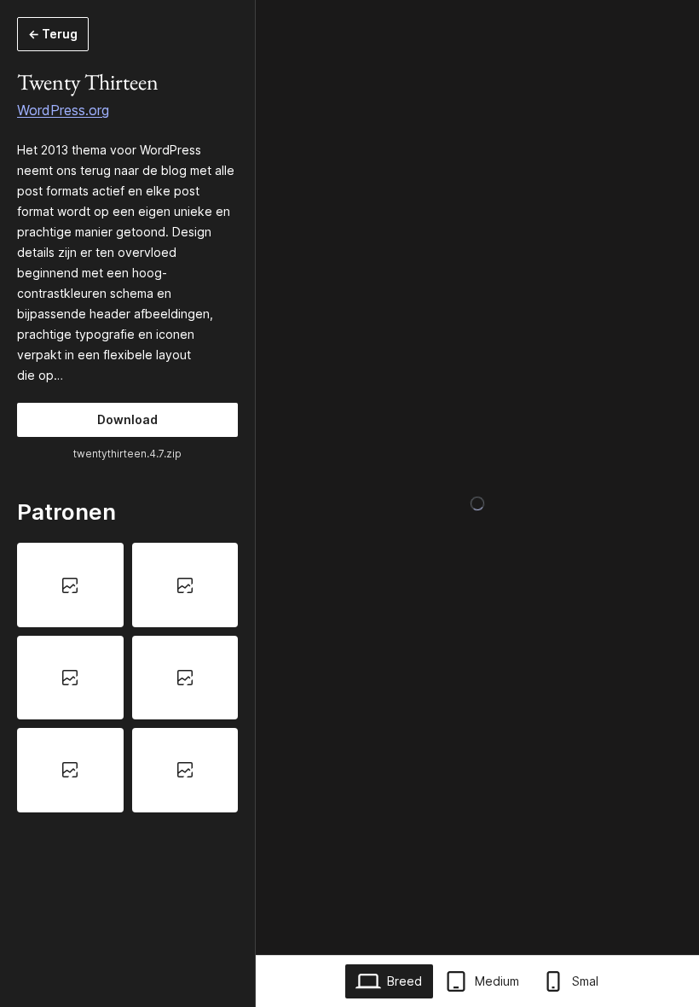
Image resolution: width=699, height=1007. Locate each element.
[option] (70, 584)
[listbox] (127, 677)
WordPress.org (63, 110)
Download (127, 419)
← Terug (53, 33)
